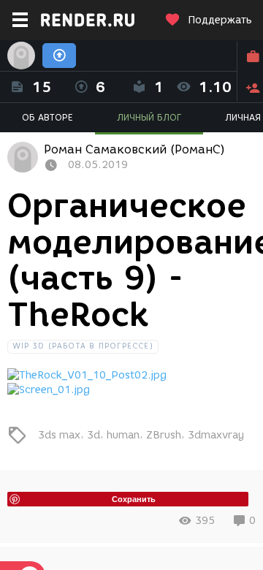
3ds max (59, 434)
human (123, 434)
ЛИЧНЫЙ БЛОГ (149, 117)
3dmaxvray (216, 434)
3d (93, 434)
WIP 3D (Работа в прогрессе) (82, 346)
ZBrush (163, 434)
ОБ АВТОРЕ (47, 117)
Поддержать (220, 20)
